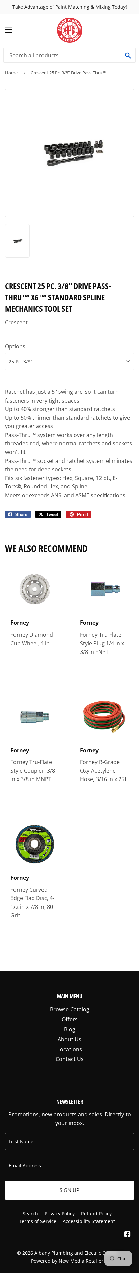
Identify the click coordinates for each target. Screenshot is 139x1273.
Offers (70, 1019)
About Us (69, 1039)
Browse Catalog (69, 1009)
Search (30, 1213)
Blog (69, 1029)
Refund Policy (96, 1213)
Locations (69, 1049)
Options (15, 346)
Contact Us (70, 1059)
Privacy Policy (60, 1213)
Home (11, 73)
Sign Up (69, 1190)
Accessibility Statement (89, 1221)
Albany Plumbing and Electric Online (75, 1253)
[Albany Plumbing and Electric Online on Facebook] (127, 1234)
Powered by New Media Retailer (67, 1261)
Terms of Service (37, 1221)
